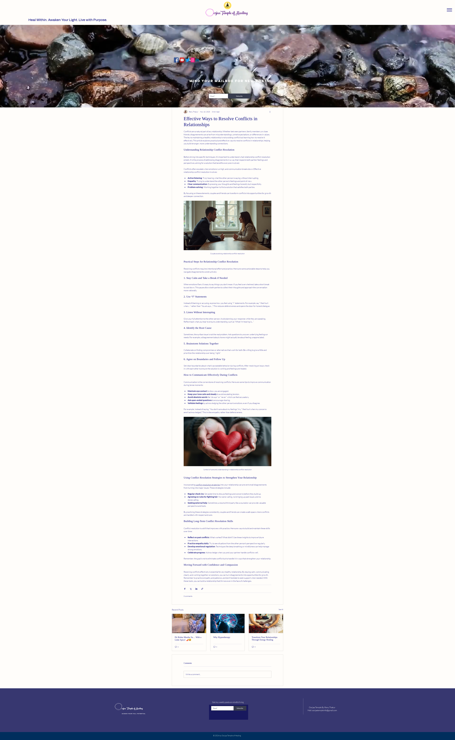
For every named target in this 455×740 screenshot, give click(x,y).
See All (281, 609)
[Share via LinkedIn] (196, 589)
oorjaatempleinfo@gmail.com (324, 710)
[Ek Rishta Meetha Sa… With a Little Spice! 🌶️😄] (189, 623)
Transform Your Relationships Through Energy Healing (264, 638)
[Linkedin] (194, 60)
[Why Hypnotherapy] (227, 623)
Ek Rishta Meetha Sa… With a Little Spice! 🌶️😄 (188, 638)
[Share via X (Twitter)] (190, 589)
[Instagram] (190, 60)
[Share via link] (202, 589)
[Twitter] (188, 60)
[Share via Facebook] (185, 589)
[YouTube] (185, 60)
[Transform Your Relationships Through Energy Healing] (266, 623)
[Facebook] (182, 60)
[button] (449, 9)
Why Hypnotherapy (221, 637)
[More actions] (269, 111)
